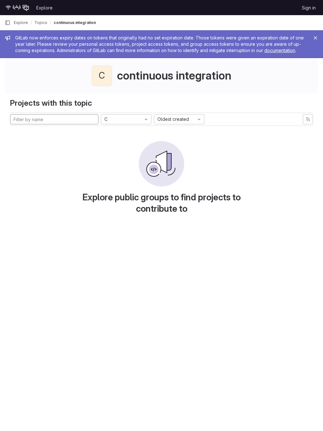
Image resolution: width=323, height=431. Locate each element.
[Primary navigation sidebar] (8, 23)
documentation (279, 50)
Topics (40, 22)
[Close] (315, 38)
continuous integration (75, 22)
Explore (44, 7)
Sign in (309, 7)
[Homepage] (17, 8)
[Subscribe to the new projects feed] (308, 119)
